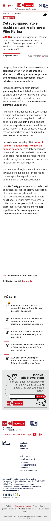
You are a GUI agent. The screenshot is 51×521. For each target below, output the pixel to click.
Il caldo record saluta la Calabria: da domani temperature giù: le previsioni (27, 334)
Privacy (35, 506)
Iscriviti (40, 396)
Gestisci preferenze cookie (29, 509)
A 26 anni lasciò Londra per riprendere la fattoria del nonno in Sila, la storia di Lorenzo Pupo (27, 360)
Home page (7, 14)
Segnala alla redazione (23, 506)
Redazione (9, 506)
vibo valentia (30, 275)
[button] (45, 15)
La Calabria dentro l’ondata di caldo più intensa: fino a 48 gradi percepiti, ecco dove (27, 308)
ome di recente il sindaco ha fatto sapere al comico (23, 145)
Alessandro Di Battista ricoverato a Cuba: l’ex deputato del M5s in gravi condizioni (27, 347)
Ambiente (17, 14)
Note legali (12, 509)
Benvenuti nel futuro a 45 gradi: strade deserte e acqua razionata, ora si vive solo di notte (27, 321)
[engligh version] (8, 5)
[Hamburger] (4, 5)
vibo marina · (15, 275)
